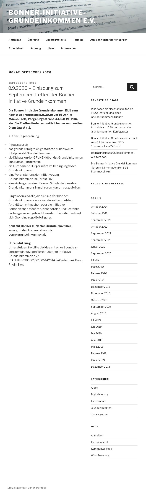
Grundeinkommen (101, 407)
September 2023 (101, 220)
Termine (78, 39)
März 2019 (97, 346)
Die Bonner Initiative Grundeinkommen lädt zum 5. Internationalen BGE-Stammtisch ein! (114, 167)
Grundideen (16, 48)
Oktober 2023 (99, 213)
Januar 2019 (98, 360)
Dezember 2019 (100, 286)
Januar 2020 (98, 279)
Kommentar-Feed (101, 448)
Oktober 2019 (99, 300)
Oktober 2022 (99, 226)
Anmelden (97, 435)
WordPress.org (100, 455)
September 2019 (101, 306)
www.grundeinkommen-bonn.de (30, 230)
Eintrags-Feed (99, 442)
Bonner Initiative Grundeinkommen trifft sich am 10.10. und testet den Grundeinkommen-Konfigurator (111, 127)
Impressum (68, 48)
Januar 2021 (98, 246)
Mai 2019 (96, 333)
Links (51, 48)
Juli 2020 (96, 259)
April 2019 (97, 340)
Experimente (98, 401)
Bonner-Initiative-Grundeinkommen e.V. (52, 16)
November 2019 (100, 293)
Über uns (33, 39)
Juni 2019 (96, 326)
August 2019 (98, 313)
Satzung (35, 48)
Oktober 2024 (99, 206)
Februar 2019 (98, 353)
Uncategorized (99, 414)
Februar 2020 (99, 273)
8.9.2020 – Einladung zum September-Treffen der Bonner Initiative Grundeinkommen (41, 94)
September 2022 (101, 233)
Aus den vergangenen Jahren (108, 39)
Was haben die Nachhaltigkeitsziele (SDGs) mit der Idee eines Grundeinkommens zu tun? (112, 112)
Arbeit (94, 387)
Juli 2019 (96, 320)
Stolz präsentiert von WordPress (26, 487)
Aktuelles (15, 39)
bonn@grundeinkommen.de (27, 234)
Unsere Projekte (56, 39)
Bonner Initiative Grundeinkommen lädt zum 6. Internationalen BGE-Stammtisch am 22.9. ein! (114, 142)
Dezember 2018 (100, 366)
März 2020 (97, 266)
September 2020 (101, 253)
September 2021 (101, 239)
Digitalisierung (99, 394)
